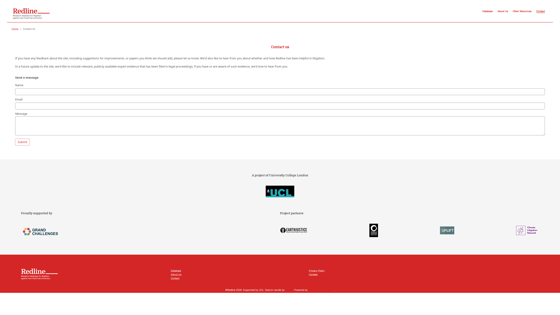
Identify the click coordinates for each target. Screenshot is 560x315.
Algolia (289, 289)
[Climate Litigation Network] (527, 230)
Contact (540, 11)
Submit (22, 142)
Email (19, 99)
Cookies (313, 274)
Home (15, 28)
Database (487, 11)
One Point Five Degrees (321, 289)
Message (21, 114)
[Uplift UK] (447, 230)
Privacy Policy (317, 270)
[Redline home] (31, 15)
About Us (502, 11)
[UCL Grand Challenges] (150, 233)
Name (19, 85)
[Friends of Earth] (373, 230)
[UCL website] (280, 191)
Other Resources (522, 11)
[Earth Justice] (294, 230)
